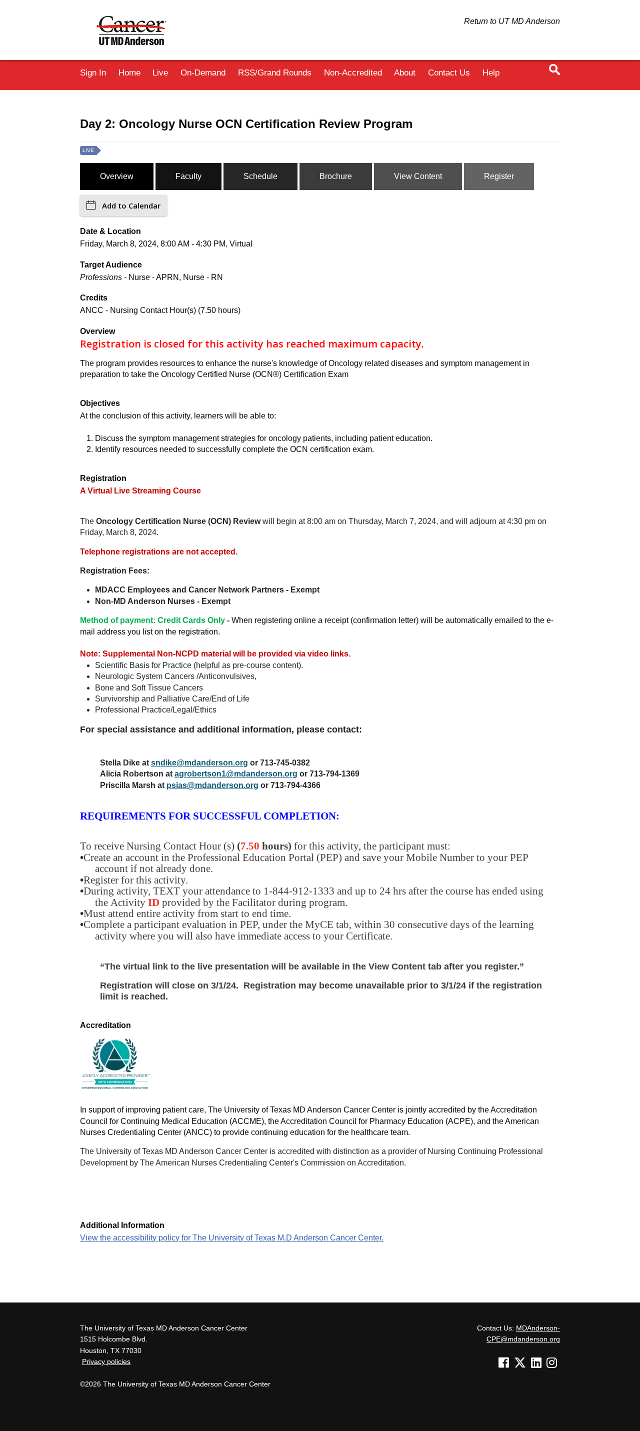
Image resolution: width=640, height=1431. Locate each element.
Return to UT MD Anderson (512, 21)
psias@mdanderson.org (212, 785)
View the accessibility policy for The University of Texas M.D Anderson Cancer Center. (232, 1238)
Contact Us (449, 73)
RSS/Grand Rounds (275, 73)
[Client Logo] (136, 50)
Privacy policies (106, 1362)
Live (160, 73)
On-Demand (203, 73)
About (405, 73)
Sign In (93, 73)
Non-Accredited (353, 73)
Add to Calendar (131, 205)
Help (491, 73)
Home (129, 73)
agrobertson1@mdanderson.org (236, 774)
